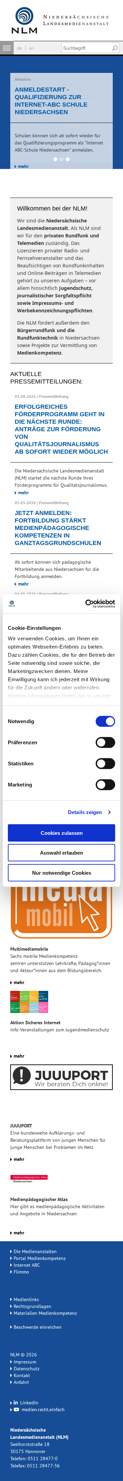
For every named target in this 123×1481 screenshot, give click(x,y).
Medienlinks (26, 1299)
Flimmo (21, 1272)
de (19, 48)
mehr (23, 166)
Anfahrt (21, 1382)
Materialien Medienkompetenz (45, 1313)
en (31, 48)
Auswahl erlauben (61, 853)
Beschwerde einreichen (38, 1327)
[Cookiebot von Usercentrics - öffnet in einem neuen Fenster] (86, 603)
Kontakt (22, 1375)
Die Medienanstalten (35, 1251)
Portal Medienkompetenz (40, 1258)
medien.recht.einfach (42, 1409)
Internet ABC (27, 1265)
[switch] (105, 742)
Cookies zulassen (62, 833)
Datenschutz (26, 1369)
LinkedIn (28, 1403)
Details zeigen (85, 812)
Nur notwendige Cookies (61, 872)
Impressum (25, 1362)
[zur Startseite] (61, 20)
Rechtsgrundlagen (32, 1306)
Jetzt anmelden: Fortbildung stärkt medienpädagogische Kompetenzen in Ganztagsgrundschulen (58, 528)
